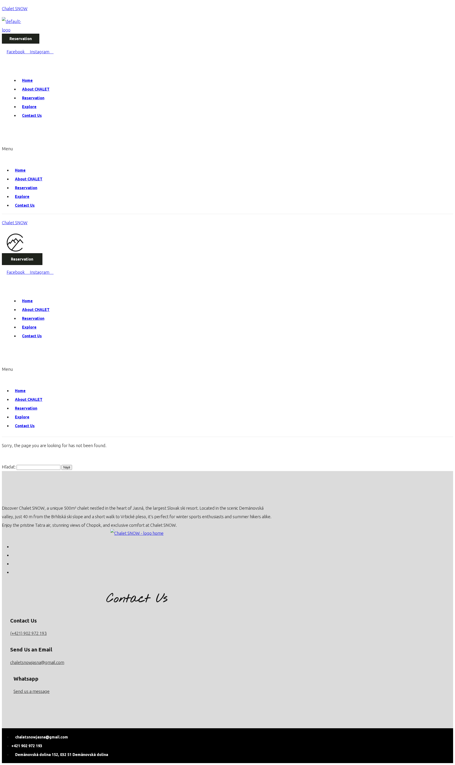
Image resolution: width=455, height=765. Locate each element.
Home (27, 80)
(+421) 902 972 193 (28, 633)
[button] (76, 152)
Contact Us (32, 115)
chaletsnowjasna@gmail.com (37, 662)
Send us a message (32, 691)
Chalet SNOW (14, 8)
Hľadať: (9, 466)
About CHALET (36, 89)
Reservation (33, 98)
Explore (29, 107)
